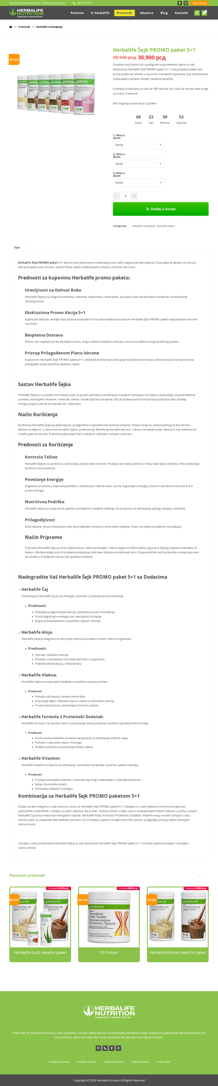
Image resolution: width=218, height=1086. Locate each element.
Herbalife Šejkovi (29, 395)
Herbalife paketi (166, 226)
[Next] (205, 875)
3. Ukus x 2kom (119, 174)
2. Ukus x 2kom (119, 155)
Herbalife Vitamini (32, 765)
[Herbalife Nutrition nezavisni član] (26, 13)
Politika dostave (140, 1061)
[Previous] (199, 875)
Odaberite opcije (42, 969)
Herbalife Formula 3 (34, 723)
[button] (204, 13)
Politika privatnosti (114, 1061)
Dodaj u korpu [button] (111, 969)
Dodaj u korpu (163, 209)
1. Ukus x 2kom (119, 136)
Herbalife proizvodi (59, 1061)
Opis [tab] (17, 247)
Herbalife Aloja (30, 639)
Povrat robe (163, 1061)
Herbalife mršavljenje (143, 226)
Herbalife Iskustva (86, 1061)
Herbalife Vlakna (32, 682)
